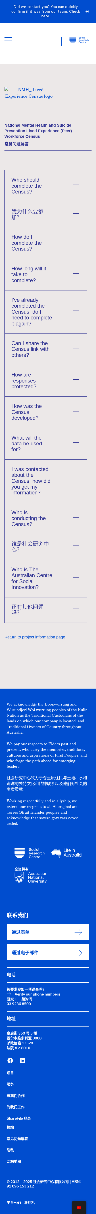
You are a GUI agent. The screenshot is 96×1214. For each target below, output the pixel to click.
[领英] (22, 1060)
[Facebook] (10, 1060)
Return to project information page (34, 637)
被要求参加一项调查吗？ (26, 989)
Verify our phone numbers (37, 994)
